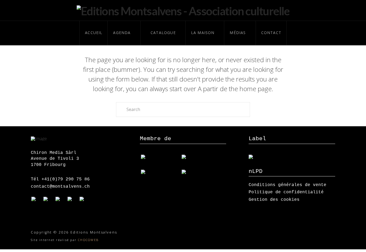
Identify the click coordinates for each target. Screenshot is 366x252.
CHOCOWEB (88, 240)
